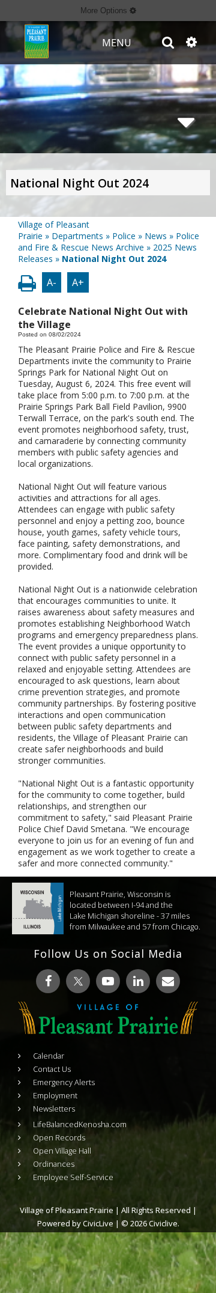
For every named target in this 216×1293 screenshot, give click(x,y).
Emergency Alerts (64, 1082)
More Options (105, 10)
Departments (77, 236)
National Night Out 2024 (79, 183)
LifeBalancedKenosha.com (80, 1124)
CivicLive (98, 1223)
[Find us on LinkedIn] (138, 981)
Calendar (48, 1055)
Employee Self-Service (73, 1177)
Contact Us (52, 1068)
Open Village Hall (62, 1150)
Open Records (59, 1137)
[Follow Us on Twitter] (78, 981)
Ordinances (53, 1163)
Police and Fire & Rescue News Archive (108, 241)
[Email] (168, 981)
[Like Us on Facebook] (48, 981)
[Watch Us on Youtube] (108, 981)
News (156, 236)
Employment (55, 1095)
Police (124, 236)
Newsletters (54, 1108)
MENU (116, 42)
